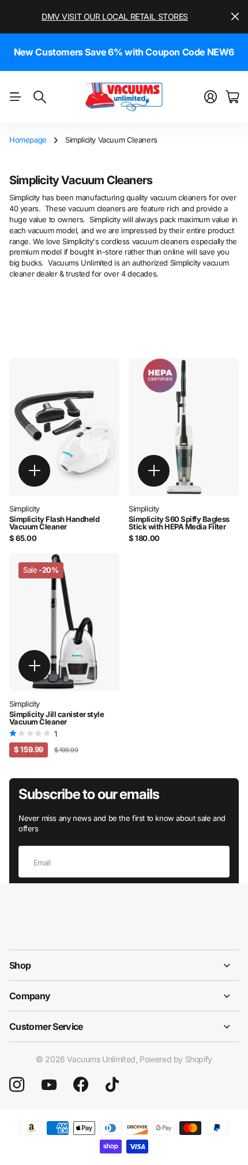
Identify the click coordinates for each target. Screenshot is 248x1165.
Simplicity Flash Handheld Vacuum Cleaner (54, 522)
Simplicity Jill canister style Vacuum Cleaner (56, 718)
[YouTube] (49, 1084)
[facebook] (80, 1084)
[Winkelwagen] (232, 97)
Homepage (28, 139)
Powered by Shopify (176, 1059)
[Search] (39, 97)
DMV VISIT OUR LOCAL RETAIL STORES (115, 16)
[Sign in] (210, 97)
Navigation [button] (15, 97)
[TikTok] (112, 1084)
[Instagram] (16, 1084)
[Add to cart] (34, 471)
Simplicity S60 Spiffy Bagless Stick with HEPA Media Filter (179, 522)
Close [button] (235, 16)
